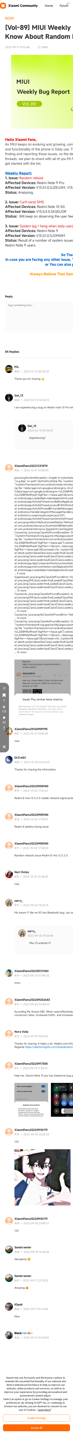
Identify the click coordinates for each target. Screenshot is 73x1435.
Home (49, 6)
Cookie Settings (36, 1418)
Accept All (36, 1428)
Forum (64, 6)
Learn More (44, 1410)
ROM (9, 18)
